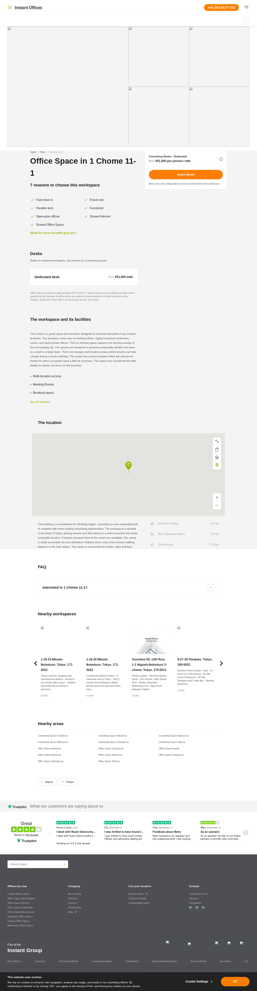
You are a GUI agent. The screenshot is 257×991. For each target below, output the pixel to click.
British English (19, 864)
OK (235, 981)
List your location (139, 886)
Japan (33, 152)
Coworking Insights (101, 961)
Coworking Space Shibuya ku (53, 742)
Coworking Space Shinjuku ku (113, 742)
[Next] (221, 663)
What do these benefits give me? (53, 233)
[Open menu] (10, 7)
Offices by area (17, 886)
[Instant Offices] (28, 7)
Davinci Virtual (198, 961)
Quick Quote (186, 174)
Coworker (40, 961)
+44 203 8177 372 (198, 894)
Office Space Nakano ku (110, 755)
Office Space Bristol (18, 903)
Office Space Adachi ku (49, 748)
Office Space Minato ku (49, 755)
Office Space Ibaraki (169, 748)
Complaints (195, 903)
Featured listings (137, 898)
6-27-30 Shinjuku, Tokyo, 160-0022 (194, 662)
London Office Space (19, 894)
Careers (72, 903)
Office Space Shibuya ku (171, 755)
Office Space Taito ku (109, 761)
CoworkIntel (131, 961)
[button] (221, 159)
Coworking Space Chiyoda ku (53, 735)
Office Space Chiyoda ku (110, 748)
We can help (74, 894)
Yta (246, 961)
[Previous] (35, 663)
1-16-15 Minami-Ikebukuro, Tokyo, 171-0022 (57, 665)
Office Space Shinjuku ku (50, 761)
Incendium (225, 961)
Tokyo (42, 152)
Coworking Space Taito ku (172, 742)
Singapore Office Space (20, 916)
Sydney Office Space (19, 921)
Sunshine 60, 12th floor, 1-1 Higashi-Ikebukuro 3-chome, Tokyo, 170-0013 (149, 665)
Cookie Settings (197, 981)
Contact (194, 886)
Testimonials (75, 907)
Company (74, 886)
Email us (193, 898)
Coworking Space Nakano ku (174, 735)
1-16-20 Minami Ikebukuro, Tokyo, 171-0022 (102, 665)
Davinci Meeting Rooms (164, 961)
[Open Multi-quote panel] (246, 8)
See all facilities (40, 401)
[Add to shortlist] (245, 20)
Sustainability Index (138, 903)
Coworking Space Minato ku (112, 735)
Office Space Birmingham (21, 898)
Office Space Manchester (21, 912)
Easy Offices (14, 961)
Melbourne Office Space (20, 925)
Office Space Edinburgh (20, 907)
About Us (73, 898)
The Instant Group (68, 961)
